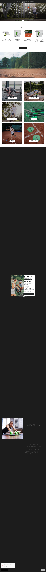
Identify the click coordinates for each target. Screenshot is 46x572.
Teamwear (12, 9)
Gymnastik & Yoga (33, 97)
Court (11, 6)
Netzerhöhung (28, 39)
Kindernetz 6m (17, 39)
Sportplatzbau (19, 8)
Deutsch (35, 7)
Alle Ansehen (23, 47)
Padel (19, 6)
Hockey (33, 119)
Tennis (12, 140)
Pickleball (12, 8)
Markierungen (34, 140)
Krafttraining (12, 97)
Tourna (15, 6)
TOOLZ (7, 38)
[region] (23, 12)
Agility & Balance (12, 119)
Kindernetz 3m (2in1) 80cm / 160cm (39, 40)
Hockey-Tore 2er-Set (7, 39)
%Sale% (17, 9)
